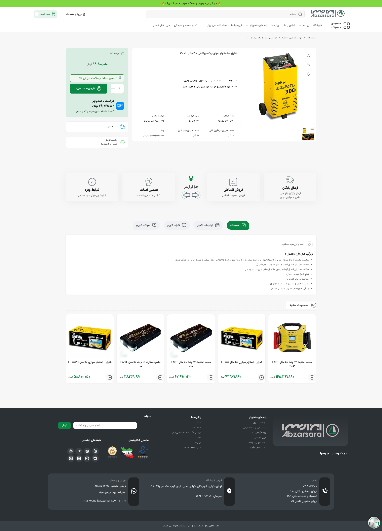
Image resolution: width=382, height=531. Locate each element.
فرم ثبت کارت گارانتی (257, 448)
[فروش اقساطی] (233, 182)
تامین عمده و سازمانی (191, 448)
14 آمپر (231, 136)
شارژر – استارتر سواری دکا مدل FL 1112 (241, 362)
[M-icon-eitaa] (87, 458)
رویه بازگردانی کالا (259, 433)
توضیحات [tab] (235, 225)
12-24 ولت (194, 121)
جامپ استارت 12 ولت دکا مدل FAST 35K (292, 364)
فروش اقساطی (233, 190)
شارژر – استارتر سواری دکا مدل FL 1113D (90, 362)
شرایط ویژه (92, 190)
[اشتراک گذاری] (308, 73)
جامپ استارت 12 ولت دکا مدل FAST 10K (140, 364)
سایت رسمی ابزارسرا (334, 453)
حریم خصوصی (260, 438)
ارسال (64, 425)
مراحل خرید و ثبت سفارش (255, 428)
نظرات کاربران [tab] (173, 225)
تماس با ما (196, 438)
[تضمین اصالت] (149, 182)
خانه (199, 423)
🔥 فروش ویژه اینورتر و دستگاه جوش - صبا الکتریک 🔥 (191, 3)
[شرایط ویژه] (92, 182)
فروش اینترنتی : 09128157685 (110, 486)
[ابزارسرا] (328, 14)
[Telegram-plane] (79, 451)
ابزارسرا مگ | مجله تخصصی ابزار (186, 433)
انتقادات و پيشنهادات (257, 443)
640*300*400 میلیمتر (153, 136)
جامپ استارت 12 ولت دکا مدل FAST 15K (191, 364)
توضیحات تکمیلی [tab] (205, 225)
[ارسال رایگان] (290, 180)
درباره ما (197, 443)
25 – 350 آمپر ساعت (154, 121)
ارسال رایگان (290, 188)
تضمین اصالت (149, 190)
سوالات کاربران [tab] (143, 225)
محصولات (311, 38)
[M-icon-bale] (95, 458)
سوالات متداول (260, 423)
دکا (230, 81)
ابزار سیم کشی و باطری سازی (263, 38)
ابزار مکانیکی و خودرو (292, 38)
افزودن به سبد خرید (85, 89)
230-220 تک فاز (226, 121)
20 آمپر (195, 136)
